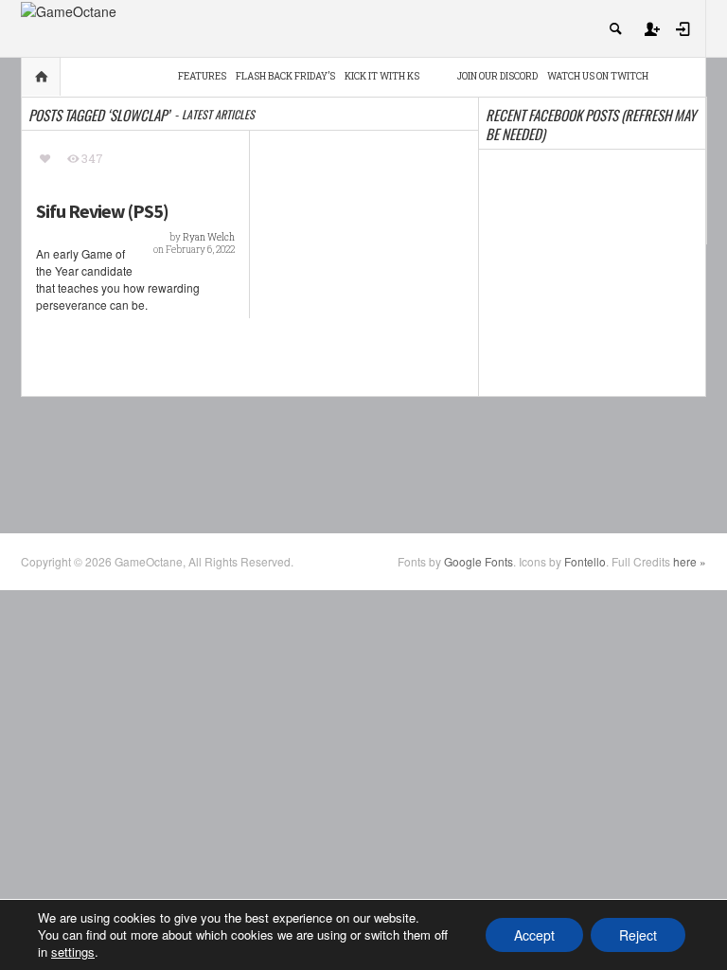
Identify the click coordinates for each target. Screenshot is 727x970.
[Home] (68, 9)
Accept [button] (534, 934)
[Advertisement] (365, 463)
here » (689, 561)
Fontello (585, 561)
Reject (638, 934)
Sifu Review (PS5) (102, 211)
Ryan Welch (209, 237)
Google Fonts (478, 561)
